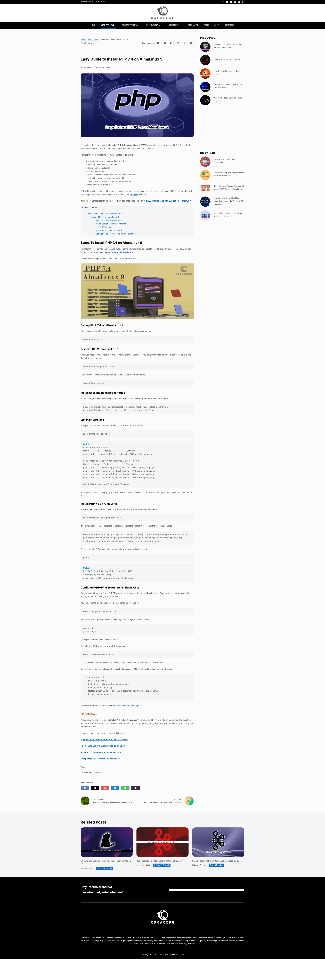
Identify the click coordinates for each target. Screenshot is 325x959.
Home (93, 25)
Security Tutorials (153, 25)
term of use (101, 2)
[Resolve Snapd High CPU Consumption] (205, 161)
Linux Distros (174, 25)
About (216, 25)
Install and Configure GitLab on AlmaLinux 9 (101, 752)
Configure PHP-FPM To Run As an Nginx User (116, 234)
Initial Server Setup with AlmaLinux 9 (116, 252)
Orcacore (134, 194)
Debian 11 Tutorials (161, 865)
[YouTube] (231, 2)
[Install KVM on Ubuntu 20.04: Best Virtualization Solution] (205, 47)
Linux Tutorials (107, 25)
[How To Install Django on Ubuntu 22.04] (205, 73)
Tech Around (193, 25)
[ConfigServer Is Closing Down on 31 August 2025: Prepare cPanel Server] (205, 188)
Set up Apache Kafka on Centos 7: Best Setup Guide (215, 861)
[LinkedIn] (178, 43)
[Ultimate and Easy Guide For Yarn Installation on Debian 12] (107, 842)
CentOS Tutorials (216, 865)
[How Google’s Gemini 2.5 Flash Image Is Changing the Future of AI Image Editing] (205, 202)
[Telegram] (184, 43)
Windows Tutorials (130, 25)
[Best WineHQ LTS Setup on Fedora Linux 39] (205, 100)
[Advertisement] (222, 128)
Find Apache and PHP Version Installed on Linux (103, 746)
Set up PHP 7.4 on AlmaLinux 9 (105, 217)
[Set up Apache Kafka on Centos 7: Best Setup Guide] (218, 842)
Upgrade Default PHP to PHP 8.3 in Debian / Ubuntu (104, 739)
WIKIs (206, 25)
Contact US (229, 25)
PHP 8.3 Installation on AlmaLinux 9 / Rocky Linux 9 (167, 201)
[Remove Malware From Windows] (205, 60)
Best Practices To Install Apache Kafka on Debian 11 (159, 861)
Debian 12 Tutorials (104, 868)
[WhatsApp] (191, 43)
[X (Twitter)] (239, 2)
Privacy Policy (87, 2)
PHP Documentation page (127, 706)
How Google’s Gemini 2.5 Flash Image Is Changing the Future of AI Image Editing (228, 201)
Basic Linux (92, 40)
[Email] (135, 788)
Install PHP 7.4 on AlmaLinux (109, 230)
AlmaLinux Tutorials (91, 772)
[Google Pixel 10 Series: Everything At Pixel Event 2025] (205, 215)
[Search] (243, 2)
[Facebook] (223, 2)
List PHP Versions (104, 227)
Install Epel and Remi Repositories (111, 224)
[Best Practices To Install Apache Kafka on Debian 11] (162, 842)
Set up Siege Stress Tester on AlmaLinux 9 (100, 759)
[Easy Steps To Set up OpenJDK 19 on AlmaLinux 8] (205, 87)
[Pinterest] (235, 2)
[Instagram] (227, 2)
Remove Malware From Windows (227, 59)
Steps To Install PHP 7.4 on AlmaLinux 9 (104, 214)
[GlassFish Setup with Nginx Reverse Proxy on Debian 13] (205, 175)
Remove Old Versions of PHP (109, 220)
